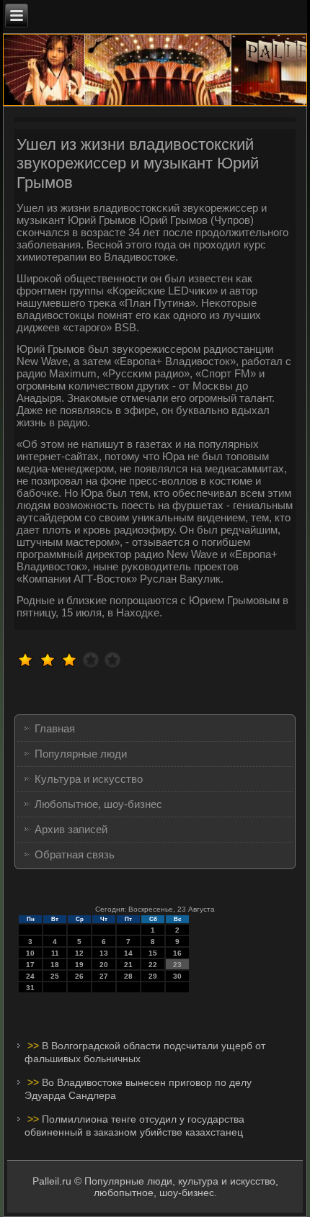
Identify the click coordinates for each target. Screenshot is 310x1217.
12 (79, 953)
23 (177, 965)
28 (128, 976)
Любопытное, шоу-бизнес (98, 804)
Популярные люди (81, 753)
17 (30, 965)
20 (103, 965)
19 (79, 965)
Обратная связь (75, 854)
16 (177, 953)
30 (177, 976)
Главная (55, 728)
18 (54, 965)
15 (153, 953)
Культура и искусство (89, 779)
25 (54, 976)
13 (103, 953)
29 (153, 976)
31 (30, 988)
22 (153, 965)
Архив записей (71, 829)
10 (30, 953)
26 (79, 976)
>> (34, 1045)
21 (128, 965)
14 (128, 953)
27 (103, 976)
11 (55, 953)
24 (30, 976)
